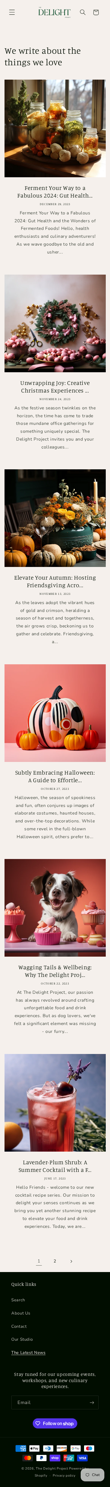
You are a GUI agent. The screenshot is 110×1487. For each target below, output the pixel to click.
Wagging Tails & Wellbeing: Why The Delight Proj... (55, 970)
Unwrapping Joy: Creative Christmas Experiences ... (55, 386)
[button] (11, 12)
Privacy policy (64, 1475)
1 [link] (39, 1261)
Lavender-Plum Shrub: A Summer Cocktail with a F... (54, 1165)
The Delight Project (52, 1468)
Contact (19, 1326)
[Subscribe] (91, 1402)
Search (18, 1300)
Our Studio (22, 1339)
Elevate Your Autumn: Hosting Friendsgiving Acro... (55, 581)
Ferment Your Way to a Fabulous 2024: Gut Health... (55, 191)
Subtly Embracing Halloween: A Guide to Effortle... (55, 775)
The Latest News (28, 1352)
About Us (20, 1313)
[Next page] (71, 1261)
